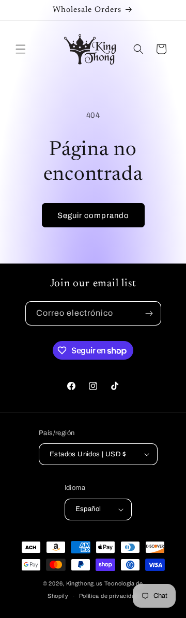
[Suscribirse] (149, 313)
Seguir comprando (93, 215)
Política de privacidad (108, 596)
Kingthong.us (84, 583)
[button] (20, 49)
